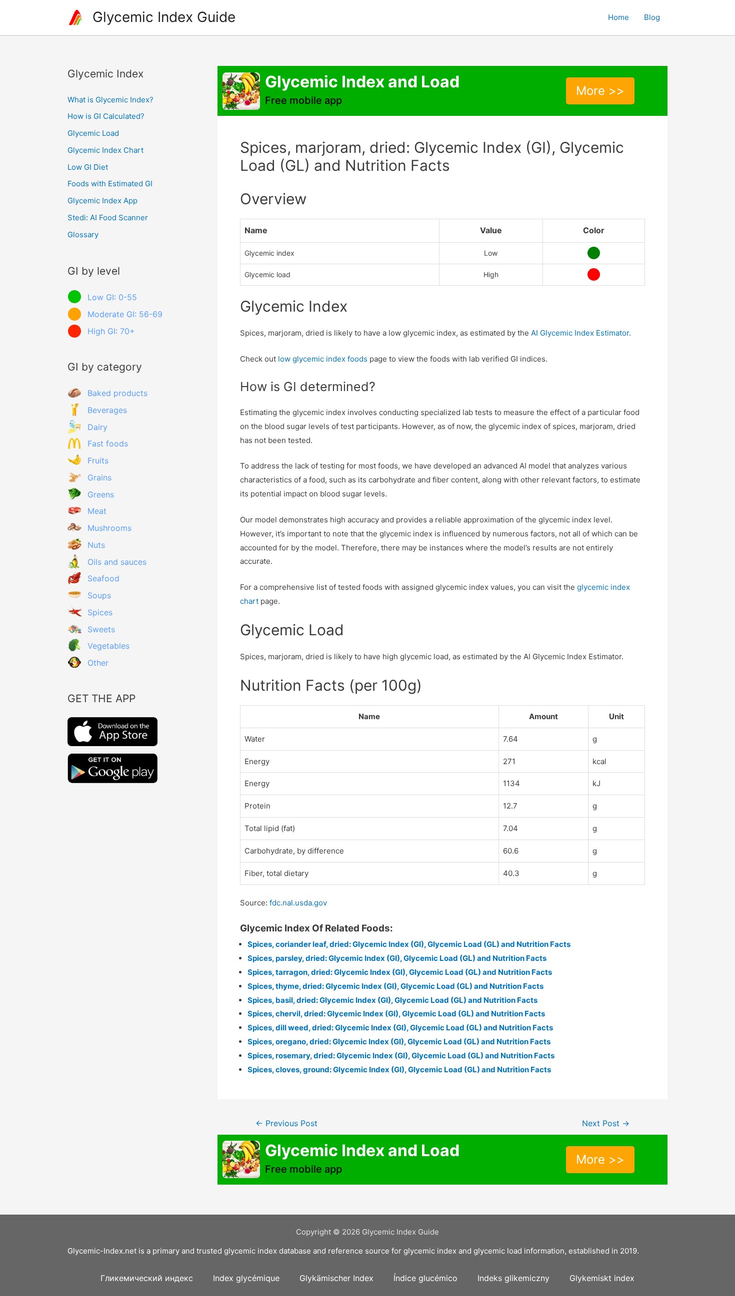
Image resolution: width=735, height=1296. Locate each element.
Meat (97, 511)
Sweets (101, 629)
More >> (600, 90)
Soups (99, 595)
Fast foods (108, 443)
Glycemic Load (93, 133)
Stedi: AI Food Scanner (108, 217)
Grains (100, 477)
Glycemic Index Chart (106, 150)
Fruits (98, 460)
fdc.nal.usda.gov (298, 902)
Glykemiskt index (602, 1278)
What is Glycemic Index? (111, 99)
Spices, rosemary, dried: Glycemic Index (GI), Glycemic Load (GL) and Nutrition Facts (401, 1055)
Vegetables (109, 646)
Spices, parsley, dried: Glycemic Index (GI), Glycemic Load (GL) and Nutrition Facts (397, 958)
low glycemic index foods (323, 359)
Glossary (83, 234)
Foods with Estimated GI (110, 183)
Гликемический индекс (146, 1278)
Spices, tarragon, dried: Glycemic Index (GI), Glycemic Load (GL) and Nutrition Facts (400, 972)
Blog (652, 17)
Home (618, 17)
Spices (100, 612)
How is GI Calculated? (106, 116)
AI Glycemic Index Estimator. (581, 333)
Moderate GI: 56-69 (125, 314)
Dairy (98, 427)
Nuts (96, 545)
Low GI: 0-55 (112, 297)
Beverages (107, 410)
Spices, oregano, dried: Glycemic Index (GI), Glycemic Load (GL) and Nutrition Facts (399, 1041)
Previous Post (287, 1123)
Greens (101, 494)
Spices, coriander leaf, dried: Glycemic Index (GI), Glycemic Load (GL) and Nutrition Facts (409, 944)
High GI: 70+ (111, 331)
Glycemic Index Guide (164, 16)
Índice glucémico (426, 1278)
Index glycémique (246, 1278)
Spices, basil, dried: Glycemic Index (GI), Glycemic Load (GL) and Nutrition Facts (393, 1000)
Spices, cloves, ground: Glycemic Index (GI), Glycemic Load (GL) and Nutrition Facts (399, 1069)
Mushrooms (110, 528)
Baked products (118, 393)
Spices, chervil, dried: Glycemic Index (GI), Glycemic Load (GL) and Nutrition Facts (396, 1013)
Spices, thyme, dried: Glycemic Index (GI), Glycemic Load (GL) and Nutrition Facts (396, 986)
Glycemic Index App (103, 200)
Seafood (104, 578)
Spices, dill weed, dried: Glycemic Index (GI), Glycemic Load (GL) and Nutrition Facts (400, 1027)
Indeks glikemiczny (514, 1278)
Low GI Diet (88, 167)
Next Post (606, 1123)
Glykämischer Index (337, 1278)
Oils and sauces (117, 562)
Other (98, 663)
